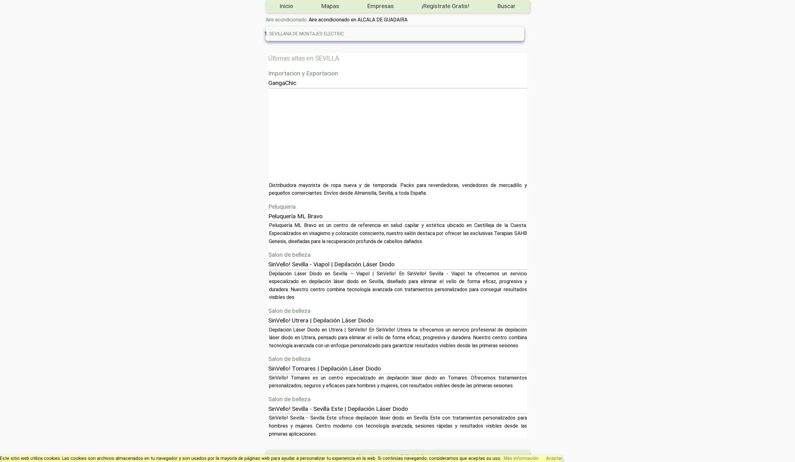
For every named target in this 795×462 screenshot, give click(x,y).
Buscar (506, 6)
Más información (521, 458)
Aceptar (554, 458)
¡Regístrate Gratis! (445, 6)
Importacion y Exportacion (303, 73)
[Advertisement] (455, 134)
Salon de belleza (289, 254)
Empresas (380, 6)
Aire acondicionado (286, 20)
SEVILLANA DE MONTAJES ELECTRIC (306, 34)
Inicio (286, 6)
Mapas (330, 6)
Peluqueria (282, 206)
